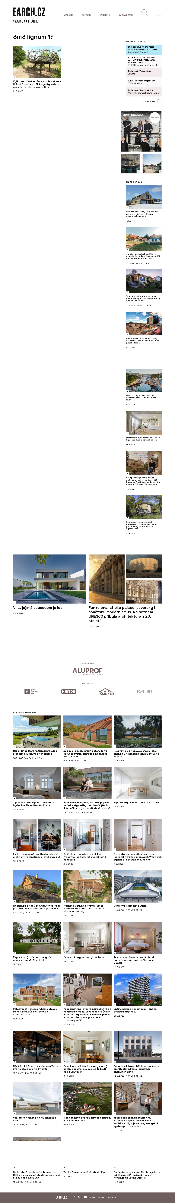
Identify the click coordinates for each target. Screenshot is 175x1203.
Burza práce (126, 15)
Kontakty (112, 1197)
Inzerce (101, 1197)
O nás (92, 1197)
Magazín (68, 15)
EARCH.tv (105, 15)
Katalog (86, 15)
